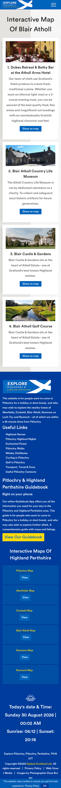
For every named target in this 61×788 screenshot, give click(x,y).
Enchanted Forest (16, 444)
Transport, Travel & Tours (20, 467)
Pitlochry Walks (15, 448)
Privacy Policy (33, 768)
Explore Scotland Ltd (39, 764)
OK (44, 785)
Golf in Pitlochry (15, 462)
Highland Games (15, 434)
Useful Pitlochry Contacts (21, 472)
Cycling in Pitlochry (17, 457)
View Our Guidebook (23, 537)
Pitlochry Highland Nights (21, 439)
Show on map (30, 128)
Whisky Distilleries (16, 453)
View (25, 577)
